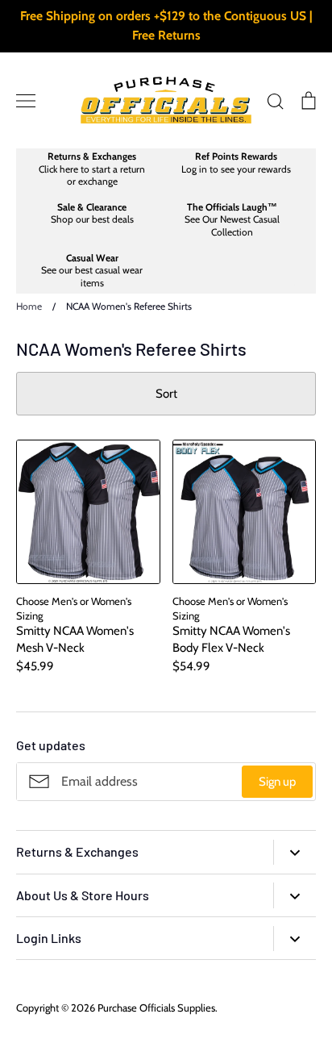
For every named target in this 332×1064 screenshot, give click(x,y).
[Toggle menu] (26, 101)
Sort (166, 393)
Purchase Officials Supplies (156, 1007)
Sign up (277, 781)
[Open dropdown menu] (294, 852)
